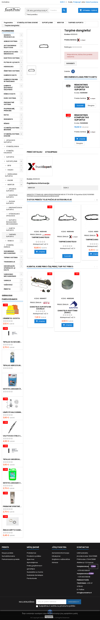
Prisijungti (77, 2)
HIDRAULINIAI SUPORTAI (11, 175)
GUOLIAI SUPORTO (10, 202)
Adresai (55, 562)
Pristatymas (31, 553)
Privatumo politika (34, 556)
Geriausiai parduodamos (9, 297)
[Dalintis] (73, 71)
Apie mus (30, 559)
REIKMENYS (8, 119)
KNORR (10, 180)
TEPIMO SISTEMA (11, 257)
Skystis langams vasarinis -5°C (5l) (12, 483)
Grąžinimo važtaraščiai (61, 559)
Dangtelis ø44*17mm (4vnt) (67, 311)
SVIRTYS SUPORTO (10, 229)
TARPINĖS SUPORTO (11, 235)
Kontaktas (5, 2)
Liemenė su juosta (11, 318)
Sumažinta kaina (8, 556)
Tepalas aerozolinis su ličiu (12, 365)
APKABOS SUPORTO (11, 190)
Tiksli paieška (32, 14)
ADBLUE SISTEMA (10, 41)
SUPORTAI (10, 157)
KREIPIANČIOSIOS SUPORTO (14, 208)
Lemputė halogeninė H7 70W (12, 412)
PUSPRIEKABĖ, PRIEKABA (9, 109)
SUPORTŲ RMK (11, 161)
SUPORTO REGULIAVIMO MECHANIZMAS (12, 222)
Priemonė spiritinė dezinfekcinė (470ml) (12, 506)
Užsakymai (56, 556)
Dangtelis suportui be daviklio (40, 308)
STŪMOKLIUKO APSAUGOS (13, 215)
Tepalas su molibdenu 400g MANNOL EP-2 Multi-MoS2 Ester (12, 342)
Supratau (48, 617)
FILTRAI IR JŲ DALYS (12, 62)
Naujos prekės (7, 553)
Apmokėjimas (32, 562)
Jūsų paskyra (59, 547)
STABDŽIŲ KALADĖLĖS (9, 152)
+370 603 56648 (84, 577)
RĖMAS (6, 123)
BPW (9, 165)
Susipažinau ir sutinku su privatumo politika (57, 606)
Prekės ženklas (70, 40)
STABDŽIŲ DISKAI (12, 146)
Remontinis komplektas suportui (81, 87)
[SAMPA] (73, 305)
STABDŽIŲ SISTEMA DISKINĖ (11, 135)
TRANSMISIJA (9, 262)
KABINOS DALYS (10, 75)
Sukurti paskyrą (92, 2)
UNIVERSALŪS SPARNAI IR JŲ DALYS (9, 268)
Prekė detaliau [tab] (34, 152)
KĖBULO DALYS (9, 94)
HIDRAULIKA (8, 66)
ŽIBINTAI (7, 289)
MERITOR (11, 184)
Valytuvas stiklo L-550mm (12, 436)
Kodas (67, 34)
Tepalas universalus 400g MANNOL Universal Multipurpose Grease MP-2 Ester (12, 459)
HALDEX (10, 170)
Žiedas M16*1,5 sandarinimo (12, 530)
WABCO (11, 241)
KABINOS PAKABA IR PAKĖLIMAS (11, 80)
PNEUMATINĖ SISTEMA (9, 103)
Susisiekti (70, 63)
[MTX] (46, 303)
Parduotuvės (32, 578)
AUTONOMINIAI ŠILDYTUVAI (10, 46)
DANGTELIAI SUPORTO (11, 196)
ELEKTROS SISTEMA (12, 58)
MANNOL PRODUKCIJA (9, 36)
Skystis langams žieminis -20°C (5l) (12, 389)
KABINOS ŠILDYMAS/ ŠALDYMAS (8, 88)
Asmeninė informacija (60, 553)
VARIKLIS (7, 280)
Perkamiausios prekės (11, 559)
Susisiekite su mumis (35, 572)
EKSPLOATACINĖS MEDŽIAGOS (11, 53)
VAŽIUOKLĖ (8, 285)
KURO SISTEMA (10, 98)
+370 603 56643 (83, 570)
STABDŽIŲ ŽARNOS (9, 246)
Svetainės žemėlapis (35, 575)
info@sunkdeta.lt (84, 593)
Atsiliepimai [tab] (51, 152)
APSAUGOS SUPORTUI (9, 141)
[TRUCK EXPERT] (81, 40)
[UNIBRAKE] (46, 234)
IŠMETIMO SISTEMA (12, 71)
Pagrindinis (8, 30)
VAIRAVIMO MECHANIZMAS (10, 275)
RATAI (6, 115)
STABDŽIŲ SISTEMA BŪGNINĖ (11, 129)
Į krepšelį (80, 139)
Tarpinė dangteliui (40, 237)
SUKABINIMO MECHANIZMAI (9, 252)
